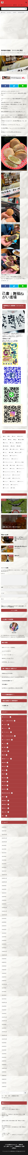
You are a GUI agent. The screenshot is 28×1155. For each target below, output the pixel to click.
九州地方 (6, 751)
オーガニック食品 (20, 462)
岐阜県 (5, 762)
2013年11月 (4, 1035)
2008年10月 (4, 1068)
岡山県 (5, 766)
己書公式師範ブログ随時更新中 (10, 700)
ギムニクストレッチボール (9, 471)
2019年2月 (4, 944)
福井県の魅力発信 (7, 793)
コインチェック (7, 475)
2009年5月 (4, 1061)
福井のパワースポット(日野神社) (8, 647)
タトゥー (6, 481)
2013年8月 (4, 1042)
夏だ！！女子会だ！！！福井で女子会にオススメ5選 (21, 539)
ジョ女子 (6, 724)
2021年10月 (4, 841)
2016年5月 (4, 1013)
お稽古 (19, 446)
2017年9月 (4, 987)
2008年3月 (4, 1086)
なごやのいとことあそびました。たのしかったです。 (12, 688)
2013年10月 (4, 1039)
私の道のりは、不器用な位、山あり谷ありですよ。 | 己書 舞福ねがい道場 (14, 1115)
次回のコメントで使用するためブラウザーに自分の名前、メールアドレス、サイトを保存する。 (13, 606)
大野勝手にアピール (6, 1107)
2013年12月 (4, 1031)
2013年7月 (4, 1046)
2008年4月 (4, 1082)
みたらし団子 (19, 452)
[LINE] (23, 85)
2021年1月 (4, 871)
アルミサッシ (7, 458)
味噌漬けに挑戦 (5, 1120)
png (15, 439)
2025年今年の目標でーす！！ (8, 680)
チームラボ (6, 484)
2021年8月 (4, 849)
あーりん (6, 442)
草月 (5, 796)
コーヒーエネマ (17, 475)
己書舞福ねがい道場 (6, 338)
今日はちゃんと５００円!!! (7, 673)
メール (2, 593)
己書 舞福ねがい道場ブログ (9, 668)
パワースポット (7, 732)
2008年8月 (4, 1071)
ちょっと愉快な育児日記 (9, 720)
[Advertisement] (14, 32)
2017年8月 (4, 991)
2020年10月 (4, 882)
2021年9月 (4, 845)
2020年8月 (4, 889)
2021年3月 (4, 863)
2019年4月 (4, 936)
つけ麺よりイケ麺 (5, 1133)
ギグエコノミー (21, 468)
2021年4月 (4, 860)
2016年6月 (4, 1009)
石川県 (5, 785)
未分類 (5, 777)
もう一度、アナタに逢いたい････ (8, 654)
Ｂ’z (5, 815)
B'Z (5, 436)
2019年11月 (4, 911)
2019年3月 (4, 940)
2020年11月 (4, 878)
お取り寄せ (19, 442)
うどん (12, 442)
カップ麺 (6, 465)
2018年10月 (4, 955)
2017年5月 (4, 995)
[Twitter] (14, 85)
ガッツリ (6, 468)
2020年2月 (4, 903)
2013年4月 (4, 1050)
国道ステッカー (7, 758)
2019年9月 (4, 918)
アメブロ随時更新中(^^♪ (8, 694)
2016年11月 (4, 1002)
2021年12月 (4, 834)
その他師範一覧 (5, 705)
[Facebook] (5, 85)
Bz (9, 436)
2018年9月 (4, 958)
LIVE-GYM (21, 436)
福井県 (14, 12)
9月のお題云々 (5, 684)
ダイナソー (21, 481)
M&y (10, 439)
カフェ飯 (13, 465)
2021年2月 (4, 867)
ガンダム (13, 468)
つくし (5, 452)
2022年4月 (4, 830)
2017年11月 (4, 984)
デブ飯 (13, 487)
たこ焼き (6, 449)
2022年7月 (4, 827)
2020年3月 (4, 900)
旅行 (5, 774)
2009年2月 (4, 1064)
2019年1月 (4, 947)
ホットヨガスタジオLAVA (9, 736)
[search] (25, 9)
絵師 (9, 1095)
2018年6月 (4, 966)
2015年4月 (4, 1024)
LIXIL (5, 439)
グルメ (19, 471)
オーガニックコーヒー (8, 462)
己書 (5, 770)
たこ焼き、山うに (14, 449)
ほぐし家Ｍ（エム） (22, 5)
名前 (2, 587)
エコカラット (15, 458)
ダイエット (13, 481)
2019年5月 (4, 933)
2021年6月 (4, 856)
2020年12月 (4, 874)
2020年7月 (4, 892)
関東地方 (6, 800)
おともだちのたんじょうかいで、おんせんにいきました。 (13, 677)
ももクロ (6, 455)
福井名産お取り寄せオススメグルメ (21, 547)
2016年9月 (4, 1006)
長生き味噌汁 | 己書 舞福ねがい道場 (16, 1120)
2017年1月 (4, 998)
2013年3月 (4, 1053)
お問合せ (14, 1148)
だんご (23, 449)
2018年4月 (4, 969)
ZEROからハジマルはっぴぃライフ (17, 1151)
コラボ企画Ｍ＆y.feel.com (6, 5)
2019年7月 (4, 925)
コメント (3, 573)
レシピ (5, 743)
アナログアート (14, 455)
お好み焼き (6, 446)
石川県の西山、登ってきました (8, 662)
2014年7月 (4, 1028)
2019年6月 (4, 929)
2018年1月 (4, 980)
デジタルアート (15, 484)
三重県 (5, 747)
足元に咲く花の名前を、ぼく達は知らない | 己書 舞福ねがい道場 (14, 1127)
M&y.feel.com (7, 716)
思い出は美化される (6, 1125)
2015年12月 (4, 1017)
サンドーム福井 (7, 478)
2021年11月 (4, 838)
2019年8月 (4, 922)
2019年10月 (4, 914)
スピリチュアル (17, 478)
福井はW (17, 555)
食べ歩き (9, 12)
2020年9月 (4, 885)
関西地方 (6, 804)
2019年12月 (4, 907)
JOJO (14, 436)
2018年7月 (4, 962)
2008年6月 (4, 1075)
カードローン (20, 465)
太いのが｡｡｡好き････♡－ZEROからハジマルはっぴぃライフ (14, 1134)
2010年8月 (4, 1057)
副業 (5, 755)
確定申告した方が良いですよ (8, 658)
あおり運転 (21, 439)
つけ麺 (11, 452)
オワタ (3, 1112)
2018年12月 (4, 951)
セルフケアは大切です (6, 651)
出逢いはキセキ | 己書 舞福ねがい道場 (10, 1109)
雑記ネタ (6, 808)
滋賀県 (5, 781)
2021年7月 (4, 852)
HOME (3, 12)
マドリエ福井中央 (7, 739)
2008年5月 (4, 1079)
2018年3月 (4, 973)
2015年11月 (4, 1020)
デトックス (6, 487)
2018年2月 (4, 977)
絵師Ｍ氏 (15, 5)
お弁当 (13, 446)
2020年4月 (4, 896)
